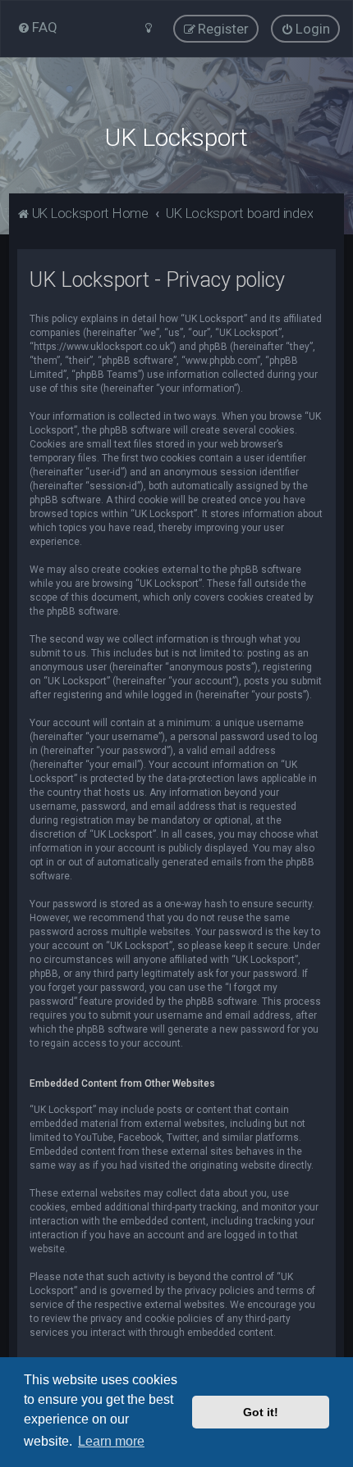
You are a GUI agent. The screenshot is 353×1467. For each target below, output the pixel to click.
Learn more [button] (111, 1441)
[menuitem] (37, 27)
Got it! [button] (260, 1412)
